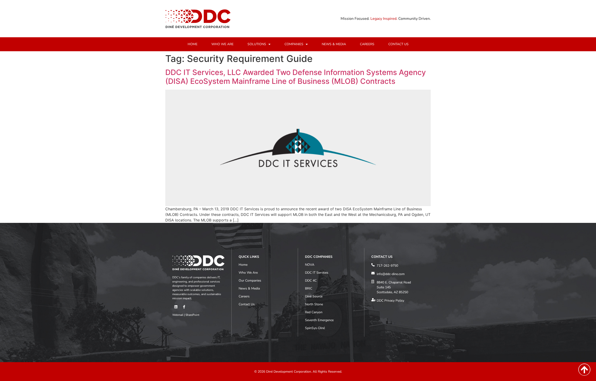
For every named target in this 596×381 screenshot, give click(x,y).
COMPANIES (293, 44)
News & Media (249, 288)
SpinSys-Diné (315, 328)
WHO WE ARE (222, 44)
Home (243, 264)
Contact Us (247, 304)
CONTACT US (398, 44)
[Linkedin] (175, 306)
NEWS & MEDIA (334, 44)
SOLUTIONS (256, 44)
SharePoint (192, 315)
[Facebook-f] (183, 306)
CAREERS (367, 44)
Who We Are (248, 272)
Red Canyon (313, 312)
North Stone (314, 304)
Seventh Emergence (319, 320)
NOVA (309, 264)
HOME (192, 44)
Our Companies (250, 280)
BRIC (308, 288)
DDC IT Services (316, 272)
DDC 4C (311, 280)
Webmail (177, 315)
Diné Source (313, 296)
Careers (244, 296)
